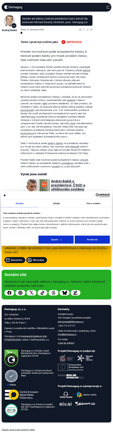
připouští (74, 146)
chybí (72, 123)
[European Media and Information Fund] (71, 376)
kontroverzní (27, 133)
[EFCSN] (11, 410)
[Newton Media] (86, 394)
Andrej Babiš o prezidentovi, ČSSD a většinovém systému (68, 185)
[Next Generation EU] (71, 367)
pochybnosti (27, 110)
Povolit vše (92, 239)
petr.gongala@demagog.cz (71, 321)
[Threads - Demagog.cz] (53, 293)
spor (33, 116)
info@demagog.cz (67, 334)
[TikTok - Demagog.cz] (42, 293)
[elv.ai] (65, 404)
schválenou (67, 163)
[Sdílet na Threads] (87, 29)
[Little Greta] (66, 394)
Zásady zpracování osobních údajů (18, 429)
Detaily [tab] (56, 203)
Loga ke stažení (66, 343)
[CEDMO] (21, 394)
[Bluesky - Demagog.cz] (64, 293)
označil (55, 166)
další (44, 103)
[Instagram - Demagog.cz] (20, 293)
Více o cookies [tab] (93, 203)
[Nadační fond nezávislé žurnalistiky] (66, 358)
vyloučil (84, 159)
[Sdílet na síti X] (84, 29)
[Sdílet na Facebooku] (80, 29)
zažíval (86, 70)
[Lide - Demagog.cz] (75, 293)
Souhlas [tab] (20, 203)
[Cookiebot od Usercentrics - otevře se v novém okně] (98, 195)
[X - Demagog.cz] (31, 293)
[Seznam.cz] (85, 404)
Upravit (54, 239)
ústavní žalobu (55, 143)
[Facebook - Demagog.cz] (9, 293)
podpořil (71, 100)
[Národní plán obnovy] (85, 358)
